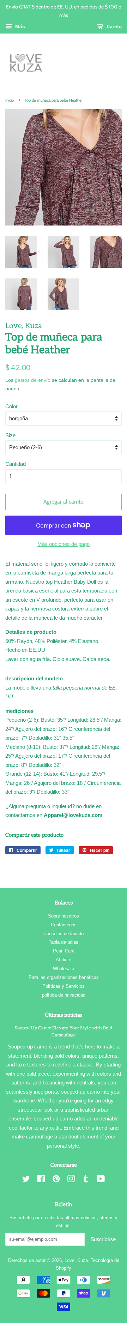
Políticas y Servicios (63, 986)
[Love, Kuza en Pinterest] (56, 1180)
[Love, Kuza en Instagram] (71, 1180)
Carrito (114, 26)
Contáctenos (64, 924)
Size (10, 435)
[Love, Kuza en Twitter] (26, 1180)
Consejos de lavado (63, 933)
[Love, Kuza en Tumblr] (86, 1180)
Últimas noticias (63, 1015)
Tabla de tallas (63, 942)
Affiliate (63, 959)
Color (11, 406)
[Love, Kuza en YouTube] (101, 1180)
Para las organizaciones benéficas (64, 977)
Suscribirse (103, 1239)
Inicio (9, 100)
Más (19, 26)
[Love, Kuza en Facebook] (41, 1180)
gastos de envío (32, 380)
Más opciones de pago (63, 544)
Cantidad (15, 464)
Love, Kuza (76, 1260)
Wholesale (63, 968)
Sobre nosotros (63, 916)
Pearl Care (63, 951)
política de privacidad (63, 995)
